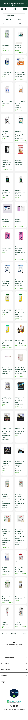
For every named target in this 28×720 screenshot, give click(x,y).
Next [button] (24, 633)
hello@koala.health (18, 646)
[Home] (13, 9)
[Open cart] (25, 9)
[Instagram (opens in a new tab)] (11, 706)
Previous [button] (4, 633)
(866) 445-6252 (8, 646)
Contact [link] (4, 675)
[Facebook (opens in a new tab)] (14, 706)
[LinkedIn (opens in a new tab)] (16, 706)
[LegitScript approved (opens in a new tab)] (14, 693)
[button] (2, 9)
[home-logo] (13, 9)
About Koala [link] (5, 669)
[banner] (14, 3)
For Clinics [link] (5, 663)
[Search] (4, 16)
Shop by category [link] (7, 657)
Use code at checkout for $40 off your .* (14, 3)
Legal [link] (3, 682)
